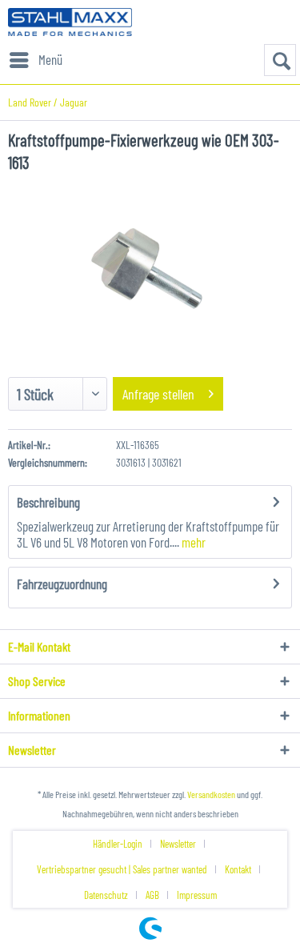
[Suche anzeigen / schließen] (280, 60)
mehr (192, 542)
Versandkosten (211, 794)
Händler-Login (117, 843)
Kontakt (238, 869)
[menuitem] (35, 60)
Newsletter (178, 843)
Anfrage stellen (158, 394)
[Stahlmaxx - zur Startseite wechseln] (70, 22)
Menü (50, 59)
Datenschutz (106, 895)
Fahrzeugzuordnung (62, 584)
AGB (152, 895)
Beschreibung (48, 502)
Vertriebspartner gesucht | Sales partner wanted (122, 869)
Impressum (197, 895)
